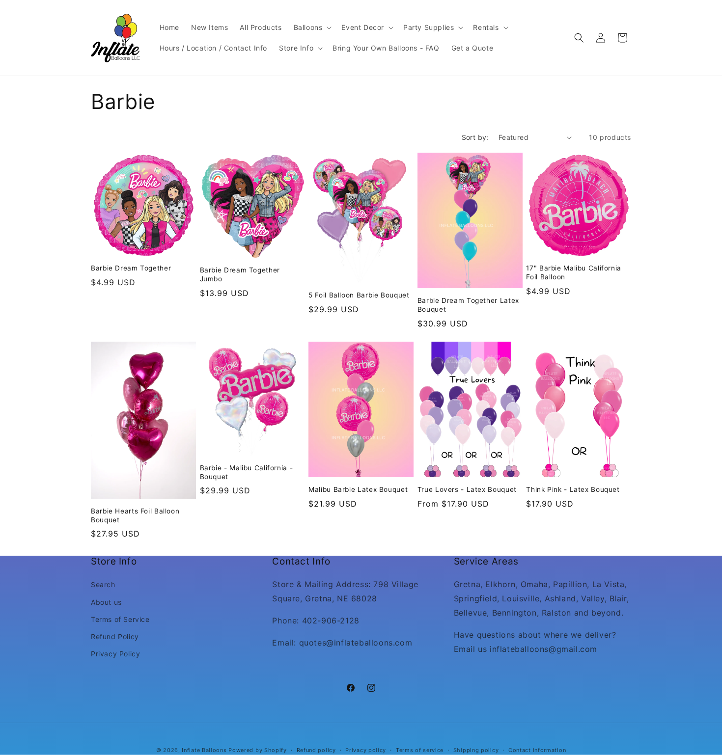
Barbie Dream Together (131, 268)
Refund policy (316, 749)
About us (106, 602)
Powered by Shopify (257, 750)
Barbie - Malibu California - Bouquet (246, 472)
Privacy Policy (115, 653)
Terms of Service (120, 619)
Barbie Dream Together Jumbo (240, 274)
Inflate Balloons (204, 750)
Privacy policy (365, 749)
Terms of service (420, 749)
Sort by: (475, 137)
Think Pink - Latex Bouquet (572, 489)
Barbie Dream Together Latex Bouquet (468, 305)
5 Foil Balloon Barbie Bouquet (358, 295)
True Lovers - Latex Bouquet (467, 489)
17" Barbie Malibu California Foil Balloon (573, 272)
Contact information (537, 749)
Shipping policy (476, 749)
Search (103, 585)
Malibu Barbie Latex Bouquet (358, 489)
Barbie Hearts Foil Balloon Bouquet (135, 515)
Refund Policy (115, 636)
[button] (312, 27)
